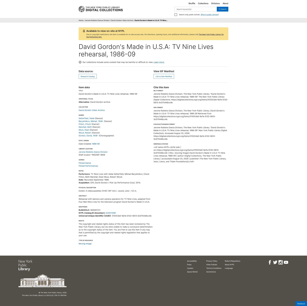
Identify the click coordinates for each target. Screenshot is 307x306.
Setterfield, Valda (86, 118)
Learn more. (159, 62)
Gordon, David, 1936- (88, 135)
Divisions (215, 3)
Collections (203, 3)
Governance (211, 272)
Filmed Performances (88, 166)
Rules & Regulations (232, 261)
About (225, 3)
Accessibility (192, 261)
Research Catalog (88, 76)
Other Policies (211, 265)
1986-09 (96, 144)
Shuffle (192, 3)
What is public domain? (210, 15)
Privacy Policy (211, 261)
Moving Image (85, 243)
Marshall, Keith (85, 127)
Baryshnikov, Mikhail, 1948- (91, 121)
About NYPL (229, 265)
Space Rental (192, 272)
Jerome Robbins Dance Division (93, 152)
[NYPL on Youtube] (286, 262)
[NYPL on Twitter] (275, 262)
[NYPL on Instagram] (280, 262)
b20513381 (111, 213)
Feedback (301, 304)
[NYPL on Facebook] (269, 262)
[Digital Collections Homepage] (101, 9)
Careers (190, 268)
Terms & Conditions (213, 268)
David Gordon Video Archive (92, 110)
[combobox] (195, 9)
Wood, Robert (85, 133)
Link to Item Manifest (164, 76)
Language (229, 268)
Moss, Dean (84, 130)
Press (189, 265)
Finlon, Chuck (85, 124)
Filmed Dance (85, 163)
